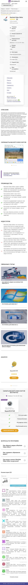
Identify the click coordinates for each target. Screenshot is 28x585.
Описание (9, 78)
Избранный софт (7, 5)
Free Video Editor (8, 175)
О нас (23, 583)
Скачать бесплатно (8, 430)
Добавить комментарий (18, 485)
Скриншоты (10, 85)
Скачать (9, 87)
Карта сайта (14, 3)
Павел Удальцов (11, 97)
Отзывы (9, 92)
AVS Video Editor (15, 174)
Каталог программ (6, 3)
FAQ (8, 90)
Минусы (9, 83)
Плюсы (9, 80)
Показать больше (14, 576)
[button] (11, 165)
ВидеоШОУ (7, 174)
